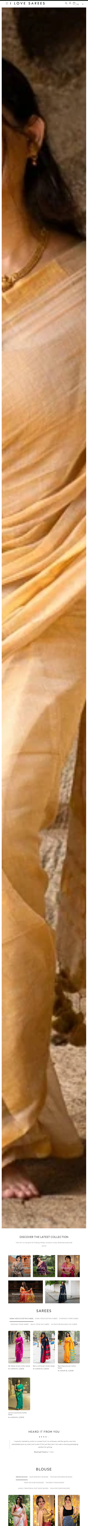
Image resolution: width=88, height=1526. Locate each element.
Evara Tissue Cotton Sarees (46, 1318)
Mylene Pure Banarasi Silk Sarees (64, 1324)
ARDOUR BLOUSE (22, 1477)
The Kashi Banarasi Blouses (61, 1477)
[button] (6, 3)
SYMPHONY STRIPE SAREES (68, 1318)
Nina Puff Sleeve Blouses (60, 1488)
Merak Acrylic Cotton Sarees (21, 1318)
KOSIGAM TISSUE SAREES (20, 1324)
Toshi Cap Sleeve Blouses (34, 1482)
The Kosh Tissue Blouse (54, 1482)
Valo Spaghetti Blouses (38, 1477)
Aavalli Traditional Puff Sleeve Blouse (33, 1488)
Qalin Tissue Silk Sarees (39, 1324)
